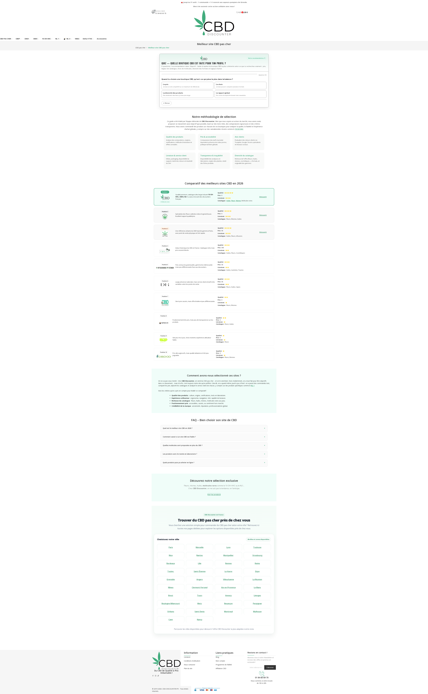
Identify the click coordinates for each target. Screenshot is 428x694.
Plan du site (188, 668)
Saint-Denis (200, 611)
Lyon (228, 547)
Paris (171, 547)
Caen (171, 619)
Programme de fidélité (224, 665)
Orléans (170, 611)
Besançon (228, 603)
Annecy (228, 595)
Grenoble (171, 579)
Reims (257, 563)
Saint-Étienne (200, 571)
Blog (217, 657)
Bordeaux (171, 563)
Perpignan (257, 603)
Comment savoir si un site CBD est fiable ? (179, 437)
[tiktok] (158, 676)
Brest (170, 595)
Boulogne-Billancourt (171, 603)
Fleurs (233, 201)
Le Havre (228, 571)
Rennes (228, 563)
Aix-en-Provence (228, 587)
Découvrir (263, 197)
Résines (238, 201)
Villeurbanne (228, 579)
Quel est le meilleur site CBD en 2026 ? (177, 428)
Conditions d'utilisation (192, 661)
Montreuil (228, 611)
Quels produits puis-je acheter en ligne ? (178, 462)
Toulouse (257, 547)
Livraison (187, 657)
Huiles (228, 201)
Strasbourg (257, 555)
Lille (199, 563)
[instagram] (155, 676)
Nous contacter (189, 665)
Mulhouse (257, 611)
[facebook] (153, 676)
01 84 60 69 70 (160, 13)
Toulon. (170, 571)
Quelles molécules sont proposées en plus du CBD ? (183, 445)
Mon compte (220, 661)
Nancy (199, 619)
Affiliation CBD (221, 668)
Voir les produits (214, 495)
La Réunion (257, 579)
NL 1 (252, 386)
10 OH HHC (239, 129)
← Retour (166, 103)
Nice (171, 555)
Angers (200, 579)
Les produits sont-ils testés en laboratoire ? (180, 454)
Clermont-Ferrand (199, 587)
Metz (199, 603)
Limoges (257, 595)
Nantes (199, 555)
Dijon (257, 571)
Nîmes (170, 587)
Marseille (200, 547)
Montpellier (228, 555)
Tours (199, 595)
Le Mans (257, 587)
